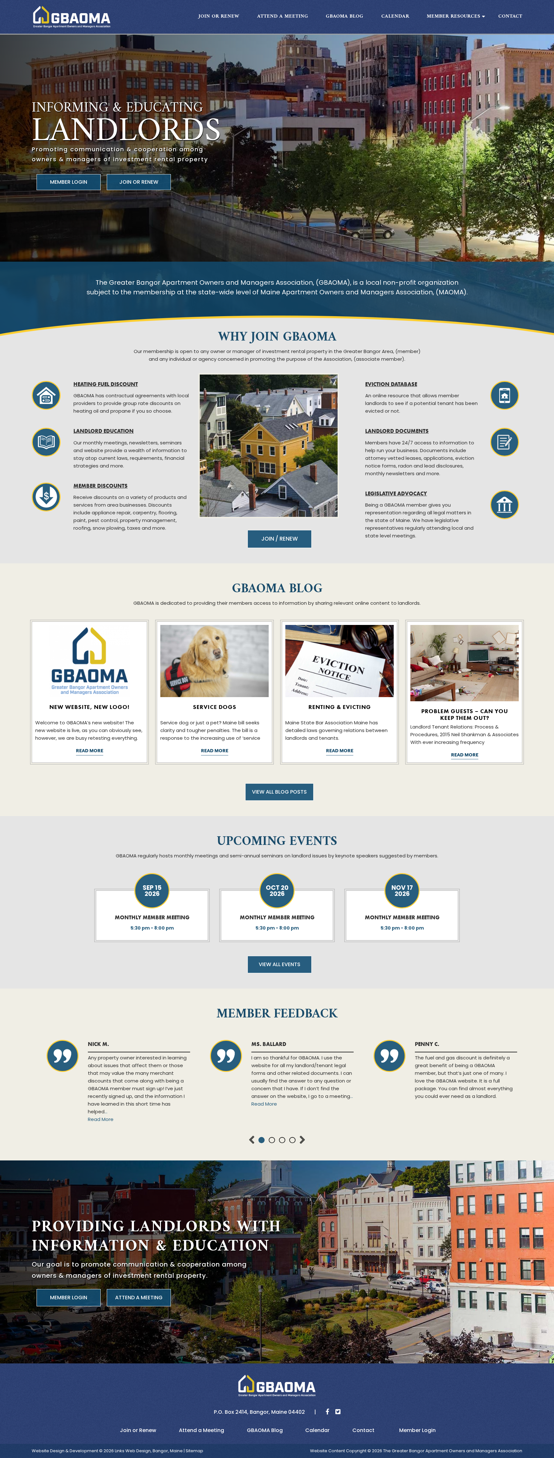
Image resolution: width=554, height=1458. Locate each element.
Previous (251, 1140)
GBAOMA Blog (344, 17)
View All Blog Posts (279, 792)
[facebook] (325, 1412)
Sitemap (194, 1451)
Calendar (395, 17)
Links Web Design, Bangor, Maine (149, 1451)
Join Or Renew (138, 182)
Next (302, 1140)
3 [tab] (282, 1140)
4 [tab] (292, 1140)
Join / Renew (279, 539)
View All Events (279, 964)
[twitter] (335, 1412)
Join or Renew (218, 17)
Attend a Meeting (282, 17)
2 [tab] (272, 1140)
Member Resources (453, 17)
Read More (89, 751)
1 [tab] (261, 1140)
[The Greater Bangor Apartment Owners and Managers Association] (72, 17)
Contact (510, 17)
